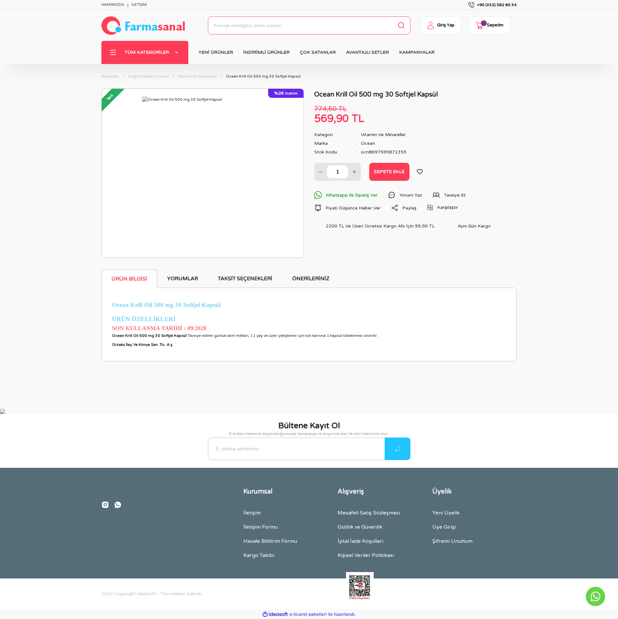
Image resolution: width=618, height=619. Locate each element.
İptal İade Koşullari (360, 541)
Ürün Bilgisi (129, 279)
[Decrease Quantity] (320, 171)
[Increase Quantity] (354, 171)
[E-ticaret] (308, 614)
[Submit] (397, 449)
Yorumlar (182, 278)
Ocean (368, 143)
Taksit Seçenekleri (245, 278)
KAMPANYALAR (417, 52)
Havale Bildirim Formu (270, 541)
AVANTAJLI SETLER (367, 52)
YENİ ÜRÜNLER (216, 52)
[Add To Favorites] (420, 172)
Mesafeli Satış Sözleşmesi (369, 513)
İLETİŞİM (139, 5)
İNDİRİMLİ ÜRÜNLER (266, 52)
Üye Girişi (444, 527)
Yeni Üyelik (446, 513)
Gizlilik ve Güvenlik (360, 527)
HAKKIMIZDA (112, 5)
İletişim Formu (260, 527)
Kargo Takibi (258, 555)
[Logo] (143, 25)
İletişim (252, 513)
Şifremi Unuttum (452, 541)
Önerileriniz (310, 278)
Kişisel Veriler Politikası (366, 555)
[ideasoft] (275, 614)
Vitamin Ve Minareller (383, 134)
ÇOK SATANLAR (318, 52)
